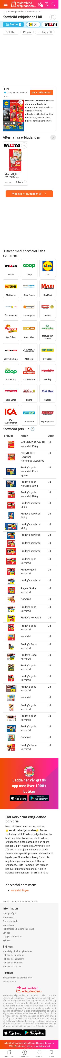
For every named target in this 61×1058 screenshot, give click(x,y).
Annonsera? (8, 917)
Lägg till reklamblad (12, 936)
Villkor (29, 1046)
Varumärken (8, 925)
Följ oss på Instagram (13, 959)
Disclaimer (20, 1046)
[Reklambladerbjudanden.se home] (23, 4)
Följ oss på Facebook (13, 955)
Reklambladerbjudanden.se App (18, 929)
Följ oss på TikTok (12, 966)
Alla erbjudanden (16, 11)
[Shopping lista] (46, 4)
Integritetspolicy (41, 1046)
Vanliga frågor (10, 913)
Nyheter (6, 940)
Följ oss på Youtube (12, 962)
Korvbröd (31, 11)
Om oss (6, 933)
